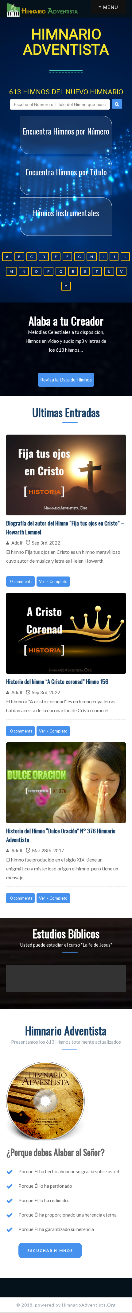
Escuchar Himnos (50, 1250)
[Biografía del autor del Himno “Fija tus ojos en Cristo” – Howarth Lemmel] (66, 475)
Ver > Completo (53, 581)
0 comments (21, 581)
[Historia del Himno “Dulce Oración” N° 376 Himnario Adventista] (66, 782)
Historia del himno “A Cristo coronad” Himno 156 (57, 681)
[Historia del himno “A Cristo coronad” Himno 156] (66, 633)
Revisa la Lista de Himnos (66, 379)
